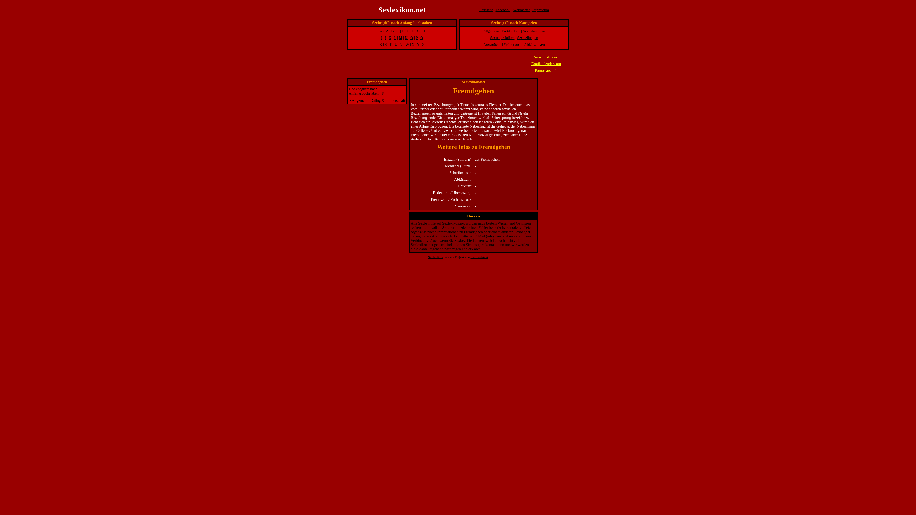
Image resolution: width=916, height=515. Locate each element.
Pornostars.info (546, 70)
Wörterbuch (513, 44)
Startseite (486, 10)
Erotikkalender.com (546, 64)
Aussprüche (492, 44)
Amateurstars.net (546, 57)
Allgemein (491, 31)
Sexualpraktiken (502, 38)
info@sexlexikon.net (502, 236)
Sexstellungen (527, 38)
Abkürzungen (534, 44)
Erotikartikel (511, 31)
